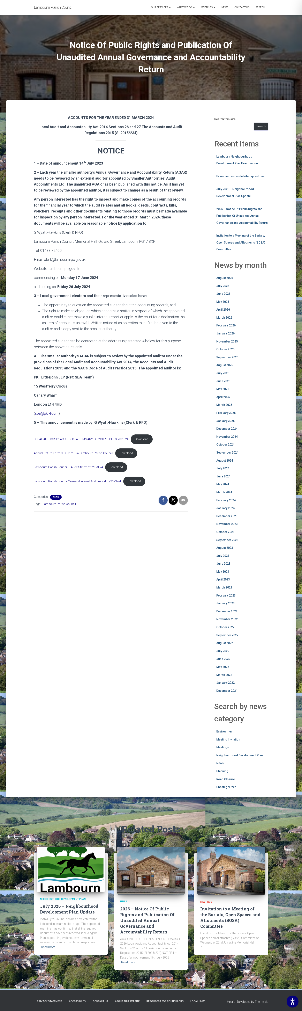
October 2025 (225, 349)
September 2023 (227, 540)
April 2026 (223, 309)
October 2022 (225, 627)
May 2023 (222, 571)
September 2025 (227, 357)
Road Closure (225, 779)
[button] (170, 7)
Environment (224, 731)
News (224, 7)
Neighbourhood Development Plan (239, 755)
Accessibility (77, 1001)
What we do (185, 7)
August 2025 (224, 365)
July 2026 (222, 286)
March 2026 (224, 317)
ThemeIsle (261, 1001)
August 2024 (224, 460)
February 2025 (226, 412)
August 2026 (224, 278)
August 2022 (224, 643)
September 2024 (227, 452)
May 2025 (222, 389)
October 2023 (225, 532)
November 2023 (227, 524)
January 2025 (225, 421)
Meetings (207, 7)
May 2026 (222, 301)
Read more (48, 947)
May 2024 (222, 484)
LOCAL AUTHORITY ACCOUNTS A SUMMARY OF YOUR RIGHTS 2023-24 (81, 439)
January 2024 (225, 508)
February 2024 (226, 500)
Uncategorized (226, 787)
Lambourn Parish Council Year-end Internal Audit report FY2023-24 (77, 481)
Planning (222, 771)
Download (141, 439)
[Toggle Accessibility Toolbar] (292, 1001)
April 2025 (223, 397)
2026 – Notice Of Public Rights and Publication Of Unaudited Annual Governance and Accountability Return (242, 215)
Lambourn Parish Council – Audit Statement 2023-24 (68, 467)
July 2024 (222, 468)
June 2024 (223, 476)
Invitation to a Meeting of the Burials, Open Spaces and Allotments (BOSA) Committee (240, 242)
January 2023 (225, 603)
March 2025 (224, 404)
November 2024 (227, 436)
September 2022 (227, 635)
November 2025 (227, 341)
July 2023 (222, 555)
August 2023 (224, 547)
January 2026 (225, 333)
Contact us (241, 7)
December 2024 (226, 428)
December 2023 (226, 516)
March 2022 (224, 675)
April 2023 (223, 579)
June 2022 (223, 658)
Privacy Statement (49, 1001)
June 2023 (223, 563)
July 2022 (222, 651)
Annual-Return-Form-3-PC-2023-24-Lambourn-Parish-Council (73, 453)
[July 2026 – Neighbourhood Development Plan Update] (71, 869)
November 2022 (227, 619)
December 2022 (226, 611)
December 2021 (226, 690)
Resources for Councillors (165, 1001)
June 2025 (223, 381)
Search (260, 7)
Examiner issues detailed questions (240, 176)
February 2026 (226, 325)
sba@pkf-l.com (47, 413)
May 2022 (222, 667)
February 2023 (226, 595)
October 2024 (225, 444)
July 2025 (222, 373)
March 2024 (224, 492)
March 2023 (224, 587)
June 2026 (223, 293)
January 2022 (225, 682)
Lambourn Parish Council (59, 504)
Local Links (197, 1001)
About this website (127, 1001)
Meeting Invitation (228, 739)
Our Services (160, 7)
